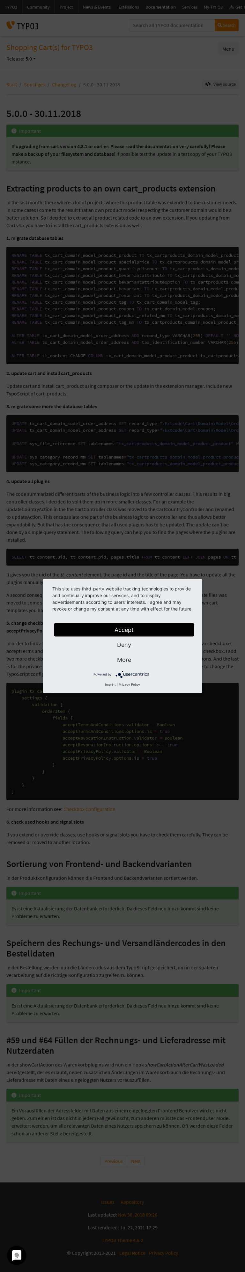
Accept (124, 629)
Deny (124, 644)
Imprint (110, 684)
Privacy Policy (129, 684)
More (124, 659)
